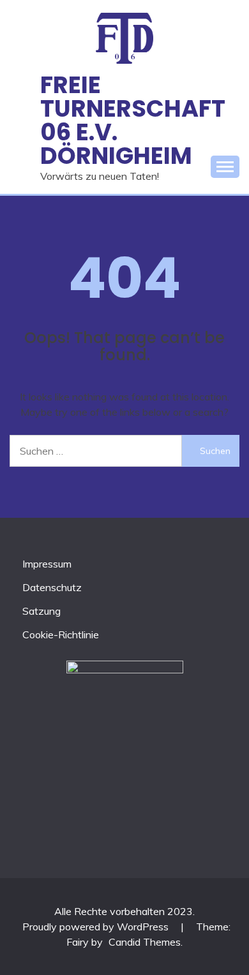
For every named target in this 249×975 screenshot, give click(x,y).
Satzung (41, 611)
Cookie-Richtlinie (60, 634)
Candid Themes (145, 941)
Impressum (47, 563)
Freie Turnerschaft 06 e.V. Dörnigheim (132, 120)
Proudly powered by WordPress (96, 926)
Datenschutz (52, 587)
